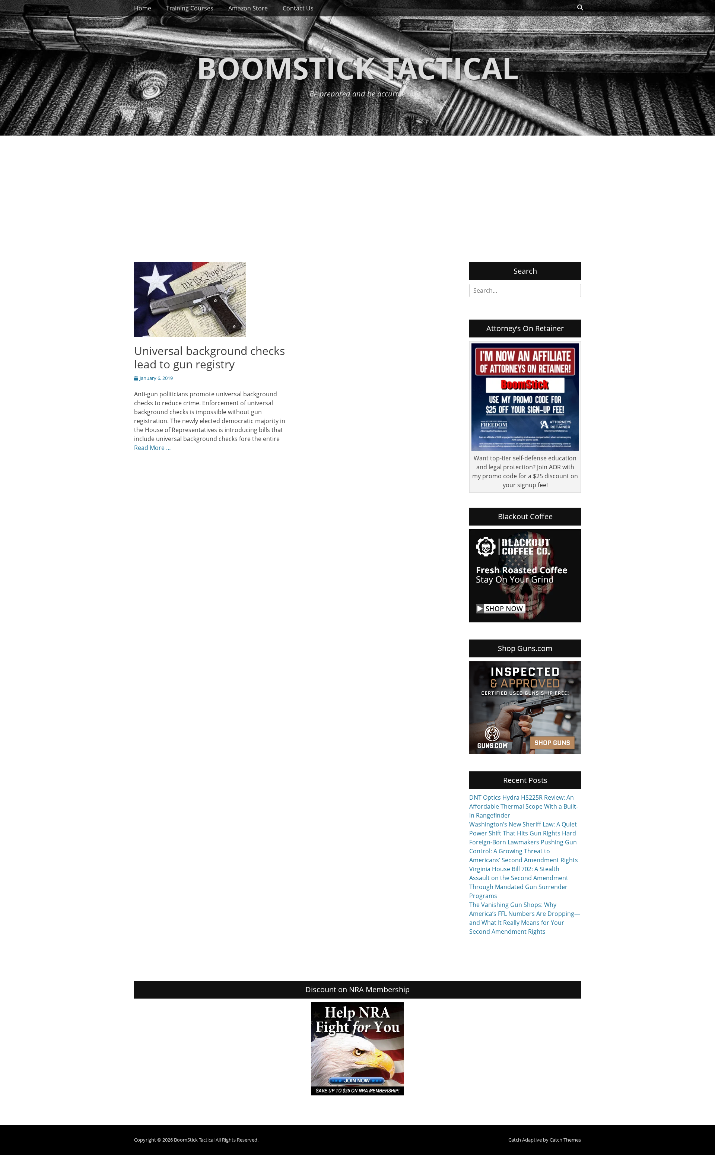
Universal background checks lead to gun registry (209, 357)
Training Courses (189, 8)
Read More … (152, 448)
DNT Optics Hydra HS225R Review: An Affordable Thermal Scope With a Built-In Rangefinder (523, 806)
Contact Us (298, 8)
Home (142, 8)
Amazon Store (248, 8)
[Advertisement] (357, 191)
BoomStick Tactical (358, 67)
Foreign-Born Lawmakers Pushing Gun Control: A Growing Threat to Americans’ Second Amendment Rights (523, 851)
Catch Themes (565, 1139)
